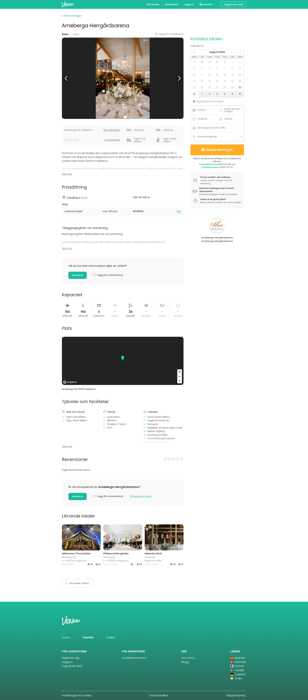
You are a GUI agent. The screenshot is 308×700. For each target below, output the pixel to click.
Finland (239, 666)
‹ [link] (194, 52)
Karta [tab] (76, 34)
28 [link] (202, 62)
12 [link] (209, 74)
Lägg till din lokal (233, 4)
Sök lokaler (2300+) (79, 583)
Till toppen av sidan (140, 496)
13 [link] (217, 74)
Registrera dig (70, 658)
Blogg (185, 662)
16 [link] (240, 74)
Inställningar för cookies (76, 695)
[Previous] (67, 537)
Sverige (239, 670)
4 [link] (202, 68)
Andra (238, 678)
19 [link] (210, 81)
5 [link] (209, 68)
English (110, 637)
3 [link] (194, 68)
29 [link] (209, 62)
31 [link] (225, 62)
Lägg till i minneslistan (171, 34)
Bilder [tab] (65, 34)
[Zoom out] (179, 376)
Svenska (207, 4)
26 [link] (209, 87)
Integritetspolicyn (210, 167)
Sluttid (228, 118)
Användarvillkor (158, 695)
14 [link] (225, 74)
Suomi (66, 637)
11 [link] (202, 74)
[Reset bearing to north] (179, 381)
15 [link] (232, 74)
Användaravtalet (208, 164)
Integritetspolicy (236, 695)
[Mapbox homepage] (70, 382)
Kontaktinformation (134, 658)
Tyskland (240, 674)
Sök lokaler (153, 4)
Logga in (189, 4)
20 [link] (217, 81)
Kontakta (77, 275)
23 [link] (240, 81)
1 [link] (232, 62)
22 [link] (232, 81)
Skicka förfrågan (219, 149)
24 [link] (194, 87)
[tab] (123, 211)
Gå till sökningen (72, 15)
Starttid (202, 118)
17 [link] (194, 81)
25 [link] (202, 87)
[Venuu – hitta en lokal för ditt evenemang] (68, 4)
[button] (66, 78)
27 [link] (194, 62)
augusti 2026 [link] (217, 52)
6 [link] (217, 68)
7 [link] (225, 68)
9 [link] (240, 68)
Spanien (239, 658)
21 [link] (225, 81)
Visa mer (67, 174)
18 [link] (202, 81)
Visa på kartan (111, 130)
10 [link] (194, 74)
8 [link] (232, 68)
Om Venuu (188, 658)
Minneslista (171, 4)
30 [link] (217, 62)
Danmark (240, 662)
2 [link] (240, 62)
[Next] (96, 537)
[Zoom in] (179, 371)
